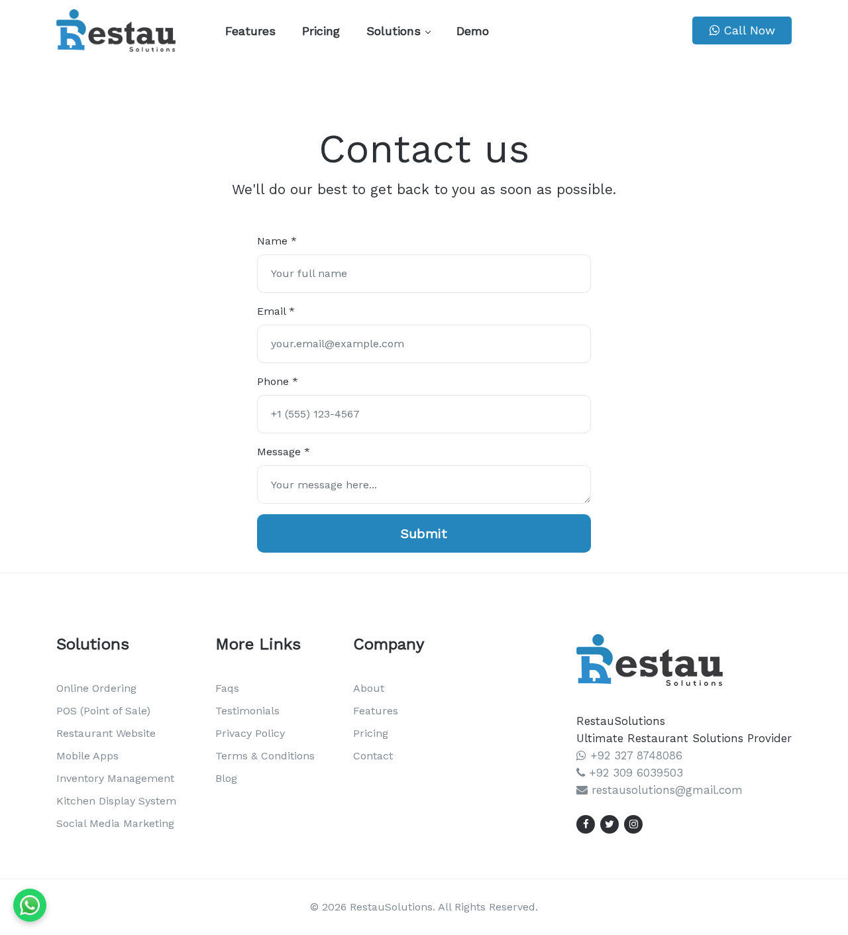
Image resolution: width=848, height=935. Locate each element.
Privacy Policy (250, 733)
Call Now (747, 30)
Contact (373, 755)
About (368, 688)
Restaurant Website (106, 733)
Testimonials (247, 710)
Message (283, 451)
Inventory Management (115, 778)
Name (277, 241)
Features (250, 31)
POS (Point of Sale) (103, 710)
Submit (424, 533)
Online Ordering (96, 688)
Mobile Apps (87, 755)
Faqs (227, 688)
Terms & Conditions (265, 755)
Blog (226, 778)
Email (276, 311)
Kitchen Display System (116, 801)
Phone (277, 381)
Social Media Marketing (115, 823)
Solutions (393, 31)
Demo (472, 31)
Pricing (321, 31)
